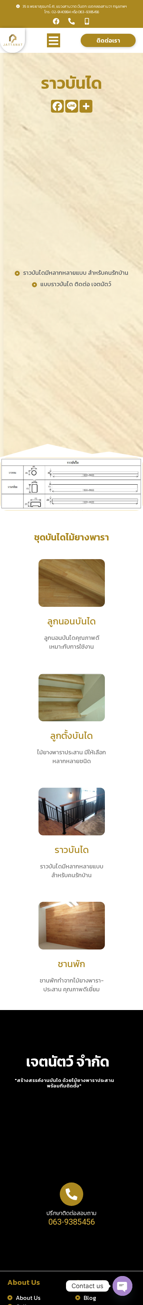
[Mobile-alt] (87, 21)
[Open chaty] (122, 1286)
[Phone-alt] (71, 21)
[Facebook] (56, 21)
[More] (86, 106)
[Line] (71, 106)
